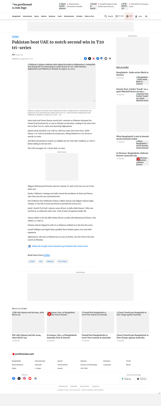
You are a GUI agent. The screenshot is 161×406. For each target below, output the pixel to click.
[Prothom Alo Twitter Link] (20, 379)
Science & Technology (88, 365)
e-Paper (38, 368)
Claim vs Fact (89, 16)
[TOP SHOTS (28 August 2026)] (124, 6)
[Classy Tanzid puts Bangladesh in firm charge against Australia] (133, 322)
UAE (40, 261)
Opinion (44, 16)
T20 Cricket (62, 261)
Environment (63, 365)
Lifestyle (79, 16)
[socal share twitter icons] (90, 60)
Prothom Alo (63, 386)
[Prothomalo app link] (126, 379)
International (27, 16)
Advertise (74, 386)
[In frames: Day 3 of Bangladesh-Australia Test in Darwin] (63, 322)
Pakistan (50, 261)
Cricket (15, 36)
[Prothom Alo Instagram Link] (25, 379)
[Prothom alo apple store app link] (142, 379)
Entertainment (69, 16)
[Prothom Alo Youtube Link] (31, 379)
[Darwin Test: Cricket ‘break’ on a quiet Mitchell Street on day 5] (142, 97)
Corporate (107, 365)
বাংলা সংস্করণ (84, 368)
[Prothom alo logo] (23, 355)
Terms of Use (84, 386)
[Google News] (35, 378)
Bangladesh (16, 16)
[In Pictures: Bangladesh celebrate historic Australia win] (142, 161)
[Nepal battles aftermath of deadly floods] (62, 6)
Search (60, 368)
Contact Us (95, 386)
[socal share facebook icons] (86, 60)
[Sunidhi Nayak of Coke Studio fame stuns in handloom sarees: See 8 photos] (93, 6)
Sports (36, 16)
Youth (60, 16)
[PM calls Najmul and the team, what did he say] (28, 322)
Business (52, 16)
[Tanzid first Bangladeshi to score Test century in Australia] (98, 322)
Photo (128, 365)
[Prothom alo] (22, 6)
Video (14, 368)
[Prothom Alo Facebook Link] (14, 379)
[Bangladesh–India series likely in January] (142, 80)
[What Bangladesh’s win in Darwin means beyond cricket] (142, 144)
